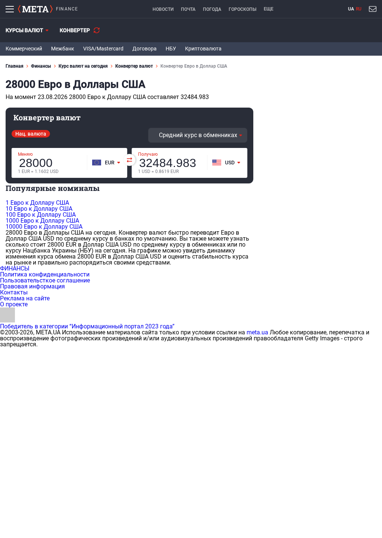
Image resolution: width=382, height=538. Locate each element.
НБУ (171, 49)
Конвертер (75, 30)
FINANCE (67, 9)
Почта (188, 9)
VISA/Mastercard (103, 49)
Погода (212, 9)
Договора (144, 49)
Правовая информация (32, 286)
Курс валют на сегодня (83, 66)
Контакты (14, 292)
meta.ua (257, 332)
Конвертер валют (134, 66)
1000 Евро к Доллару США (42, 220)
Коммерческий (24, 49)
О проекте (14, 304)
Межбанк (62, 49)
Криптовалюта (203, 49)
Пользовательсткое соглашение (45, 280)
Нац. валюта (30, 134)
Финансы (41, 66)
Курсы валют (24, 30)
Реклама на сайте (25, 298)
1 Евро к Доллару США (37, 202)
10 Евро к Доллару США (39, 208)
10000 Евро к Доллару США (44, 226)
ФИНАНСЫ (14, 268)
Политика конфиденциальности (45, 274)
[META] (35, 9)
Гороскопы (242, 9)
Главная (15, 66)
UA (351, 9)
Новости (163, 9)
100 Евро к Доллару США (41, 214)
